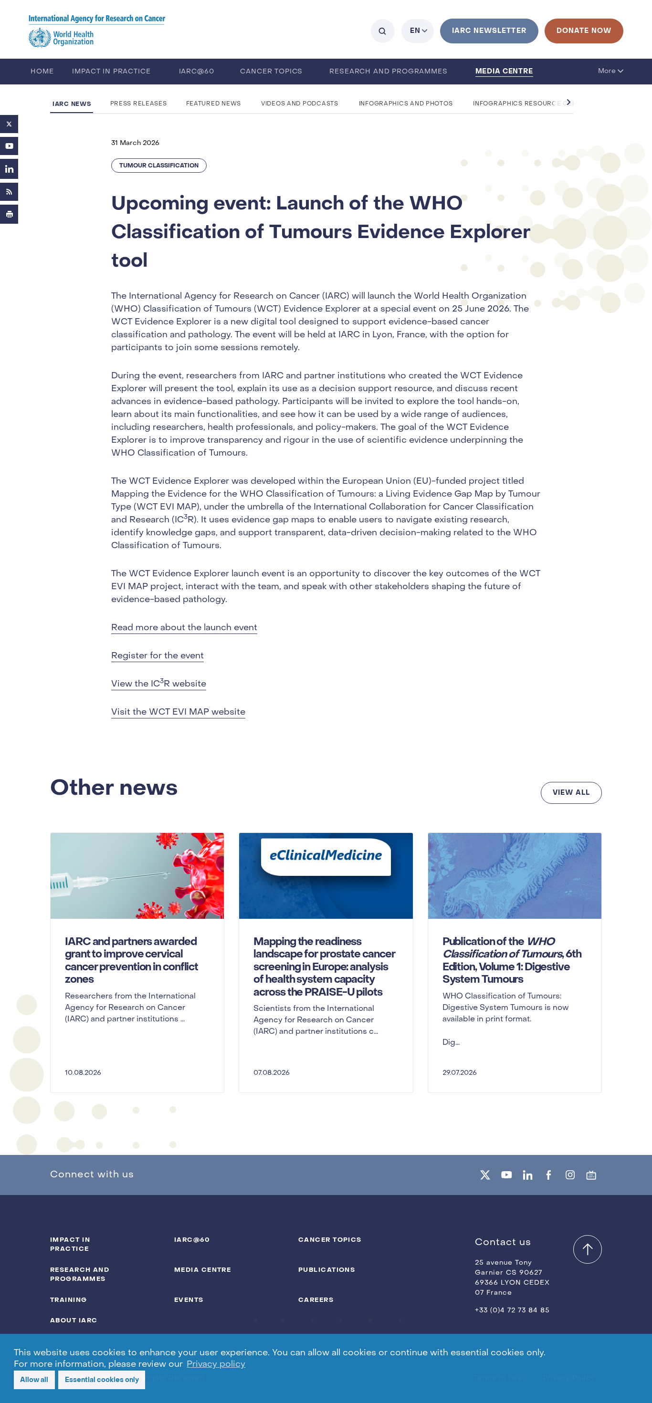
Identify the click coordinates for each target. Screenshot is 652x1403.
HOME (42, 72)
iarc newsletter (489, 30)
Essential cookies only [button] (102, 1379)
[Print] (9, 214)
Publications (326, 1270)
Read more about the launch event (184, 628)
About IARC (73, 1320)
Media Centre (504, 71)
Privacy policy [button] (216, 1365)
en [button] (415, 30)
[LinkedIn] (9, 169)
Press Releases (138, 104)
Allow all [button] (34, 1379)
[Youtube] (9, 146)
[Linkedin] (527, 1175)
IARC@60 (196, 72)
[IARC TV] (591, 1175)
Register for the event (157, 656)
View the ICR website (158, 683)
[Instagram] (569, 1175)
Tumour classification (159, 165)
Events (189, 1300)
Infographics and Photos (406, 104)
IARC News (72, 104)
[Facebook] (548, 1175)
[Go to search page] (383, 31)
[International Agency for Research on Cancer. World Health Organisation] (97, 30)
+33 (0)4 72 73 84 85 (512, 1311)
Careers (316, 1300)
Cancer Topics (271, 72)
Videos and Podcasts (299, 104)
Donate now (584, 30)
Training (68, 1300)
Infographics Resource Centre (531, 104)
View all (571, 792)
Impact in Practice (111, 72)
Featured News (213, 104)
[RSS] (9, 192)
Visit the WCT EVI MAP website (178, 712)
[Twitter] (9, 124)
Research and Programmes (388, 72)
